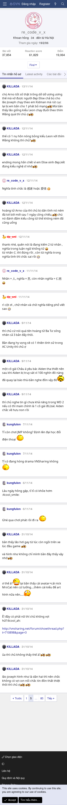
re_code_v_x (15, 180)
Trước (18, 698)
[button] (33, 763)
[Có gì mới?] (55, 4)
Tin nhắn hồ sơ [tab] (11, 74)
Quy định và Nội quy (13, 778)
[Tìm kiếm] (62, 4)
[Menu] (5, 4)
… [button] (36, 698)
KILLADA (13, 86)
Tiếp (49, 698)
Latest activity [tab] (34, 74)
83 (41, 698)
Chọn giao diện (13, 757)
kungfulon (14, 424)
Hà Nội (49, 38)
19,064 (60, 54)
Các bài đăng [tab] (55, 74)
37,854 (6, 54)
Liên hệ (6, 771)
